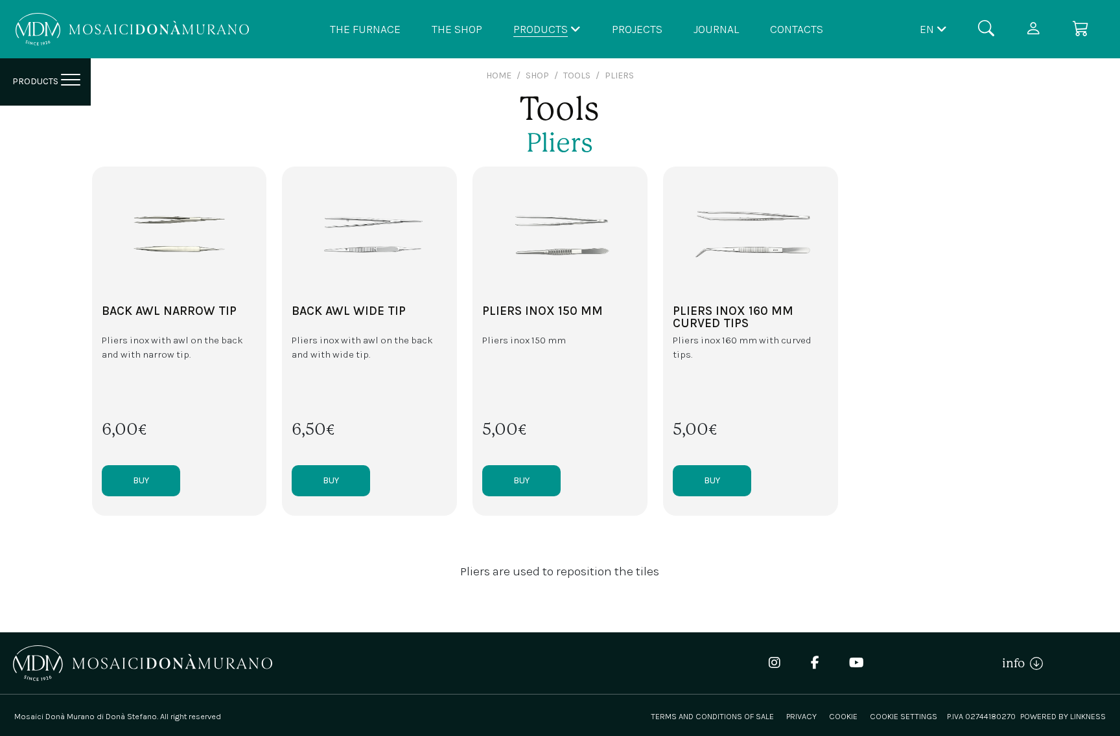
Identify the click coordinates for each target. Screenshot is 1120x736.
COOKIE (843, 716)
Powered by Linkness (1063, 716)
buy (141, 480)
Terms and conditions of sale (712, 716)
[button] (933, 28)
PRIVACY (801, 716)
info (1016, 663)
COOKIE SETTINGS (903, 716)
